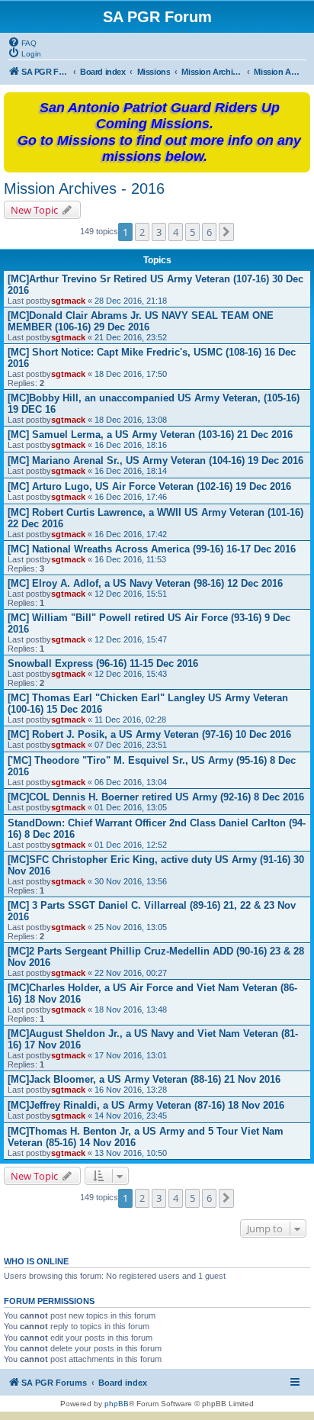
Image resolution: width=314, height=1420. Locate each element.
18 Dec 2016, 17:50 (131, 373)
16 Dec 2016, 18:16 (131, 444)
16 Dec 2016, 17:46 (131, 496)
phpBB (116, 1403)
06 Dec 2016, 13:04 (131, 782)
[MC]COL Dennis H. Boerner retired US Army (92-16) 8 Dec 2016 (156, 797)
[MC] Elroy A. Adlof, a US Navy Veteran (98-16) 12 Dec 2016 (145, 583)
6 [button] (209, 232)
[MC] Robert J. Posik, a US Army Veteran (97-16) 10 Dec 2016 (149, 734)
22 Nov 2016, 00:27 (131, 972)
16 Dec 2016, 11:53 (130, 559)
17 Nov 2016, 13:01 (131, 1055)
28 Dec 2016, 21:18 (131, 300)
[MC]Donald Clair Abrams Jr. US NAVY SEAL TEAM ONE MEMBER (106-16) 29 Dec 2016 (141, 321)
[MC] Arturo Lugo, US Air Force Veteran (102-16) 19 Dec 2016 (149, 486)
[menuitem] (22, 42)
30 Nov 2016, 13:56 (131, 881)
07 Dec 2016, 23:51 (131, 744)
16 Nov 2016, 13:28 (131, 1089)
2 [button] (142, 232)
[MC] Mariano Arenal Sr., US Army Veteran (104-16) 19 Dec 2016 (155, 460)
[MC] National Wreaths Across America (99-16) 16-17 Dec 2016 (152, 549)
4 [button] (175, 232)
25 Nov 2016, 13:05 (131, 927)
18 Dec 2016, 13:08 (131, 419)
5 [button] (192, 232)
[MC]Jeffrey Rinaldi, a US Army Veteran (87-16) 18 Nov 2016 (146, 1105)
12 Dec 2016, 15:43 (131, 673)
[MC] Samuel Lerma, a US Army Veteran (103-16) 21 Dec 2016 (150, 434)
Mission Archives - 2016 (84, 188)
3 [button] (159, 232)
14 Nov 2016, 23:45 (131, 1115)
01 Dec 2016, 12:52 (131, 844)
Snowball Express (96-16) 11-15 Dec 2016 (103, 663)
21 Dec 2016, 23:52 (131, 337)
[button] (226, 232)
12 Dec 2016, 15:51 (131, 593)
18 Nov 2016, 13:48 (131, 1009)
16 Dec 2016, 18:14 (131, 470)
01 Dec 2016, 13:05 (131, 807)
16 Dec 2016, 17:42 (131, 534)
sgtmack (68, 300)
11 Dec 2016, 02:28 (130, 719)
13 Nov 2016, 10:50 (131, 1153)
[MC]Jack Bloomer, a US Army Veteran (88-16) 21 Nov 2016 (144, 1079)
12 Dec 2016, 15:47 (131, 639)
